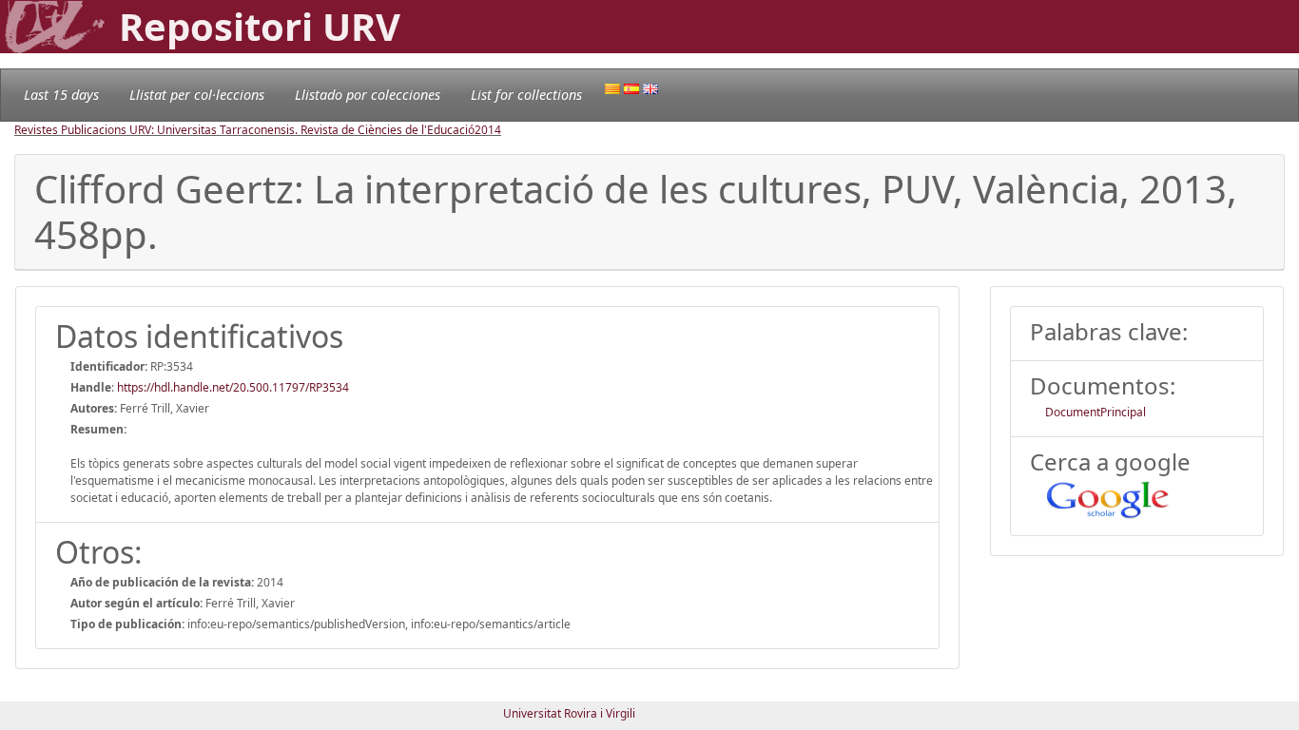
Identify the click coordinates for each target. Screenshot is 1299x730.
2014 (488, 130)
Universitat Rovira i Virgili (569, 713)
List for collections (526, 95)
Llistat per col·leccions (196, 95)
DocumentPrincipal (1095, 412)
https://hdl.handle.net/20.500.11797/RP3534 (233, 387)
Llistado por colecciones (367, 95)
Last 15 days (61, 95)
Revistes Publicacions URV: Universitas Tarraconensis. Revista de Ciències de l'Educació (244, 130)
